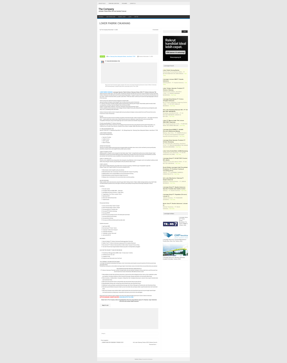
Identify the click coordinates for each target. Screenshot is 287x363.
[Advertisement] (129, 44)
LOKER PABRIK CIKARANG (106, 92)
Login (129, 16)
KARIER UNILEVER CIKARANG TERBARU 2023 (112, 342)
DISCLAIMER (124, 3)
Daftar (136, 16)
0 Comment (155, 29)
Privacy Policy (102, 3)
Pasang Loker (121, 16)
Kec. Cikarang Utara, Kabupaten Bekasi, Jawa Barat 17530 (121, 56)
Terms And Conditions (114, 3)
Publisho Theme (138, 359)
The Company (106, 8)
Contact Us (132, 3)
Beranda (101, 16)
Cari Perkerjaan (110, 16)
